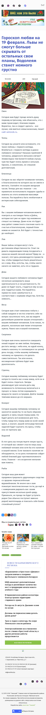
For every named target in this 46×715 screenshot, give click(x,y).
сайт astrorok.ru (9, 132)
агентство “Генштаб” (29, 705)
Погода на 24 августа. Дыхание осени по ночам (7, 545)
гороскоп (5, 555)
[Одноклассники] (6, 515)
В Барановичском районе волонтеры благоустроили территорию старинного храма (22, 597)
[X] (9, 515)
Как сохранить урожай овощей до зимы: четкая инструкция (37, 545)
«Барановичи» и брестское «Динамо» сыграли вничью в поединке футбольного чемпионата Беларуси (22, 574)
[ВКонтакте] (3, 515)
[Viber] (12, 515)
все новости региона (23, 643)
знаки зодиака (16, 555)
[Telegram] (15, 515)
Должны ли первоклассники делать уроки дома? (23, 545)
